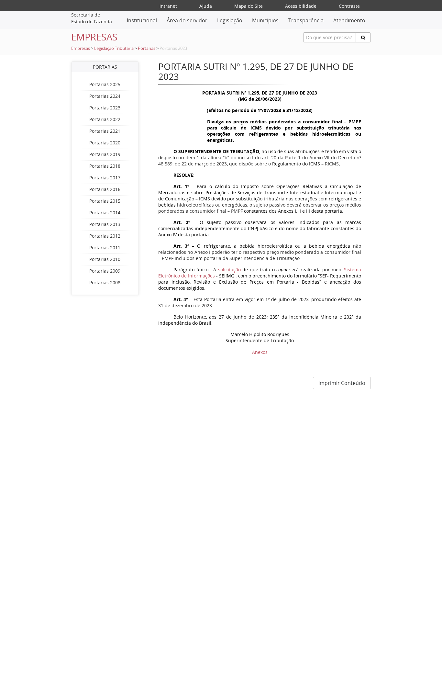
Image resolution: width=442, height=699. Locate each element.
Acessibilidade (300, 6)
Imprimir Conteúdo (341, 383)
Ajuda (205, 6)
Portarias (146, 48)
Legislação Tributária (114, 48)
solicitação (229, 269)
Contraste (349, 6)
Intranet (168, 6)
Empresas (80, 48)
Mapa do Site (248, 6)
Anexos (260, 352)
